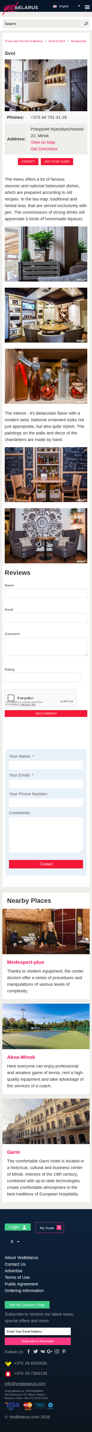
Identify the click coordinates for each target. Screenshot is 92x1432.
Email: (9, 609)
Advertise (13, 1270)
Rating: (10, 669)
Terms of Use (17, 1277)
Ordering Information (24, 1290)
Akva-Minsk (21, 1057)
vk (43, 1351)
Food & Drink (57, 41)
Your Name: (21, 756)
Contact (28, 161)
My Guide (47, 1228)
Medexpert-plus (25, 962)
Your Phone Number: (28, 794)
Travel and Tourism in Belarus (24, 41)
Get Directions (44, 149)
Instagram (57, 1351)
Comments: (20, 812)
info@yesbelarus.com (25, 1383)
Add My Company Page (27, 1305)
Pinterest (64, 1351)
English (64, 6)
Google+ (50, 1351)
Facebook (29, 1351)
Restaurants (79, 41)
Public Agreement (21, 1284)
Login (15, 1227)
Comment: (12, 634)
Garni (13, 1152)
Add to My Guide (57, 161)
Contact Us (15, 1264)
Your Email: (21, 775)
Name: (10, 585)
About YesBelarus (21, 1257)
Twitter (36, 1351)
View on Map (43, 142)
